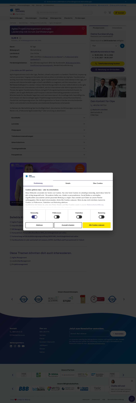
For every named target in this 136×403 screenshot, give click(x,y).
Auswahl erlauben (68, 225)
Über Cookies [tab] (98, 183)
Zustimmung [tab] (38, 183)
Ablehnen (39, 225)
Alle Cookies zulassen (96, 225)
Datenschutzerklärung (95, 205)
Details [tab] (68, 183)
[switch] (57, 216)
